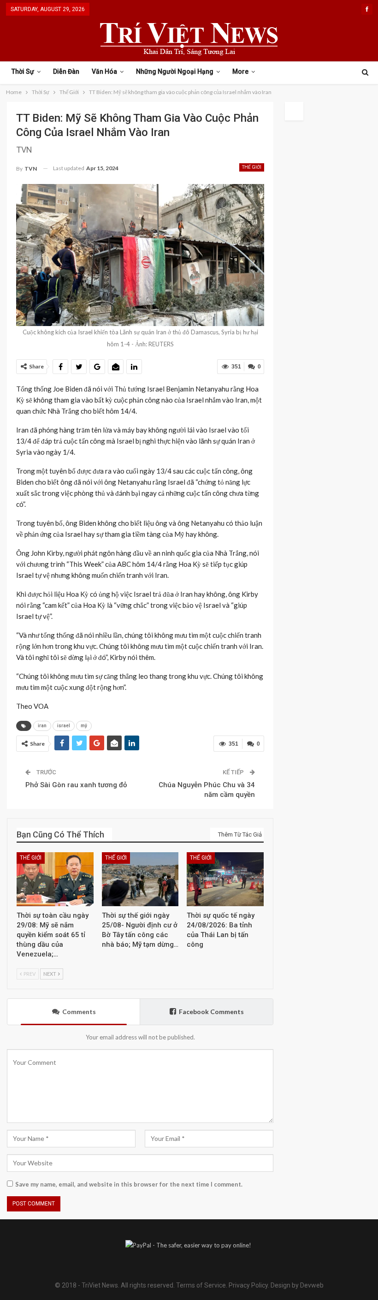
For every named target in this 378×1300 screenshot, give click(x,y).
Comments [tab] (79, 1011)
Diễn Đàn (66, 71)
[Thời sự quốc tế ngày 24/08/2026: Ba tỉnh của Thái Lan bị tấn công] (225, 879)
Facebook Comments (211, 1011)
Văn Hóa (104, 71)
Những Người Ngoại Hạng (174, 71)
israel (63, 725)
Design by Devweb (296, 1285)
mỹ (84, 725)
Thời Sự (23, 71)
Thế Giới (251, 167)
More (240, 71)
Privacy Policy (248, 1285)
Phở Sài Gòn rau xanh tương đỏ (76, 785)
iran (42, 725)
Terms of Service (201, 1285)
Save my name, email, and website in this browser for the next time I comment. (128, 1184)
